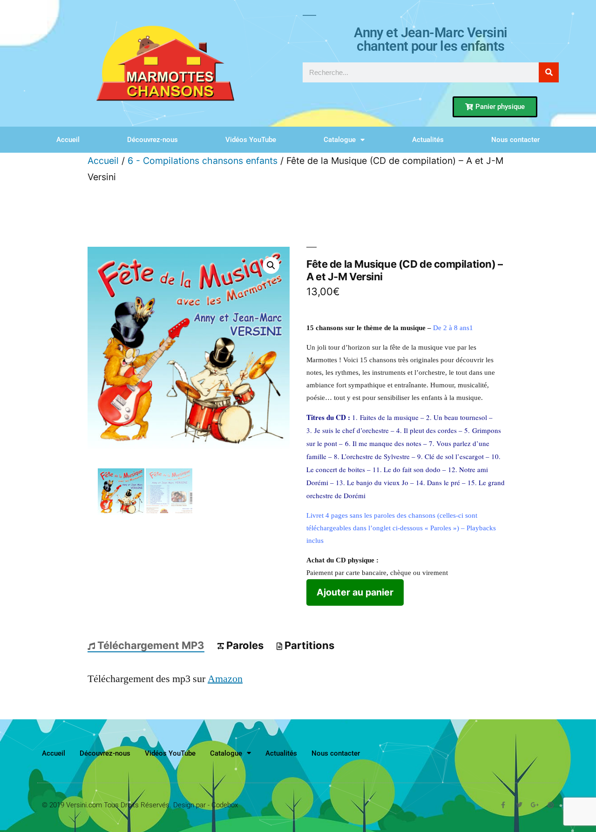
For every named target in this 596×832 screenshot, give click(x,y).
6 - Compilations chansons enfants (203, 160)
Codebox (224, 805)
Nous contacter (515, 139)
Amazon (225, 678)
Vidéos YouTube (250, 139)
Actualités (428, 139)
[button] (271, 265)
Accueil (68, 139)
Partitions (309, 645)
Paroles (245, 645)
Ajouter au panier (355, 592)
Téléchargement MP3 (150, 645)
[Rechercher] (549, 72)
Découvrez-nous (152, 139)
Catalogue (340, 139)
